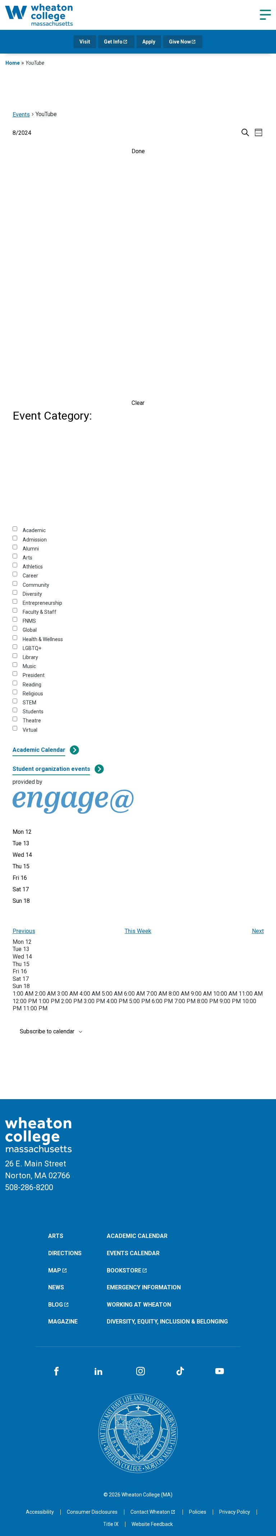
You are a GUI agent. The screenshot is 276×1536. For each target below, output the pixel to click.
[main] (138, 583)
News (56, 1287)
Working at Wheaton (139, 1304)
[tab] (22, 832)
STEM (29, 702)
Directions (65, 1253)
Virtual (30, 730)
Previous (24, 931)
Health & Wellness (43, 639)
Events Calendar (133, 1253)
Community (36, 585)
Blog (55, 1304)
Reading (32, 684)
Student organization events (51, 768)
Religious (33, 693)
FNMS (29, 621)
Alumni (31, 549)
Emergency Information (144, 1287)
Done (138, 151)
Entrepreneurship (42, 603)
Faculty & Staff (39, 612)
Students (33, 711)
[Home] (48, 14)
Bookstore (124, 1270)
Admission (35, 540)
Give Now (180, 42)
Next (258, 931)
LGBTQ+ (32, 648)
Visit (84, 42)
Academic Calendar (39, 749)
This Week (138, 931)
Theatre (32, 720)
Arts (27, 558)
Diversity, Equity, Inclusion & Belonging (167, 1321)
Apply (148, 42)
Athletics (33, 567)
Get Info (113, 42)
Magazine (63, 1321)
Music (29, 666)
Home (12, 63)
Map (54, 1270)
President (34, 675)
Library (30, 657)
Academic (34, 530)
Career (30, 576)
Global (30, 630)
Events (21, 114)
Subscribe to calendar (47, 1031)
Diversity (32, 594)
